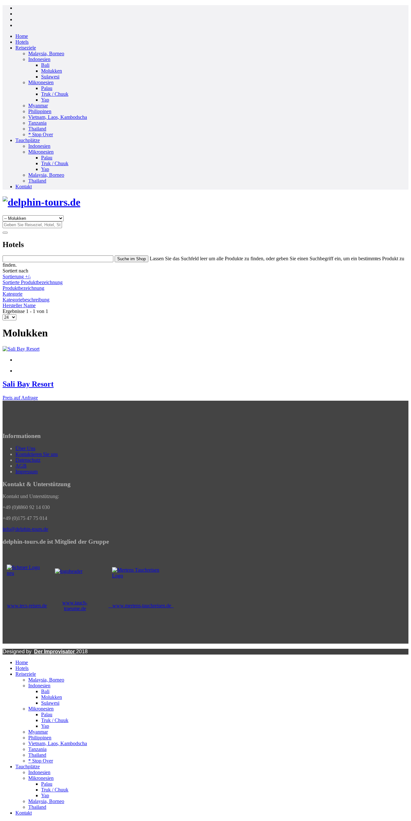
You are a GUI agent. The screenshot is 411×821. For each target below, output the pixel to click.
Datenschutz (27, 460)
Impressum (26, 471)
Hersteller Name (19, 305)
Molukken (51, 71)
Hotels (22, 42)
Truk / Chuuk (54, 94)
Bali (45, 65)
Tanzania (37, 123)
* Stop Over (40, 134)
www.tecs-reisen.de (27, 605)
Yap (45, 100)
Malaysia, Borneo (46, 53)
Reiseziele (25, 47)
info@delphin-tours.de (25, 529)
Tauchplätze (27, 140)
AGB (21, 466)
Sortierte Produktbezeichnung (33, 282)
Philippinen (39, 111)
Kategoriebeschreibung (26, 299)
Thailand (37, 128)
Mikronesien (41, 82)
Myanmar (38, 105)
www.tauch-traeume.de (74, 605)
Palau (46, 88)
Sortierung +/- (17, 276)
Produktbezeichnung (23, 288)
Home (21, 36)
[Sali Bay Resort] (21, 349)
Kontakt (23, 186)
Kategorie (12, 294)
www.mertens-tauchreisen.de (141, 605)
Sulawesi (50, 76)
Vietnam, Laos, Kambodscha (57, 117)
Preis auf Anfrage (20, 397)
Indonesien (39, 59)
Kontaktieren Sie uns (36, 454)
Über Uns (25, 448)
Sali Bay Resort (28, 384)
